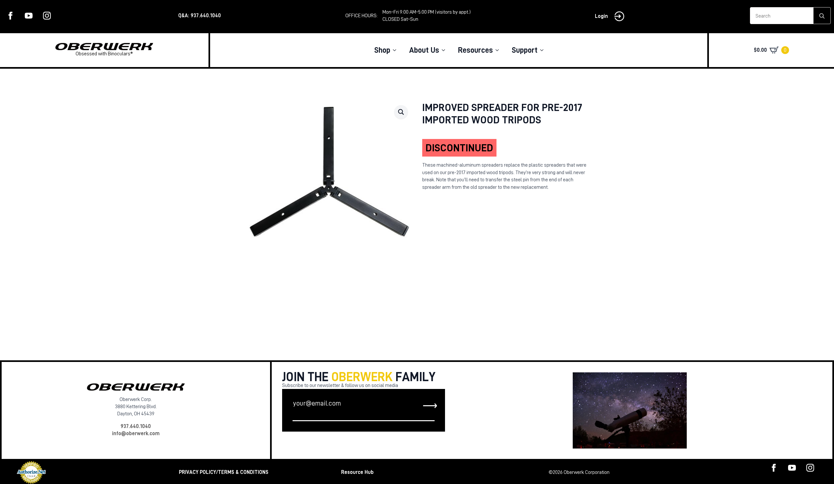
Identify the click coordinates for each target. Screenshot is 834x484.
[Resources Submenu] (499, 50)
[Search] (821, 15)
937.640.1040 (136, 426)
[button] (401, 112)
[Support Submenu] (544, 50)
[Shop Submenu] (396, 50)
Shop (382, 50)
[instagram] (47, 15)
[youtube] (29, 15)
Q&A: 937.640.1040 (199, 15)
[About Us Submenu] (445, 50)
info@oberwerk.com (136, 433)
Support (525, 50)
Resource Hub (357, 472)
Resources (475, 50)
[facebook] (10, 15)
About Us (424, 50)
